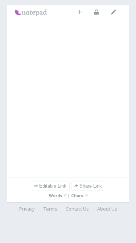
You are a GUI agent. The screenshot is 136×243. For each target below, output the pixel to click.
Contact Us (77, 208)
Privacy (27, 208)
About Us (107, 208)
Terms (50, 208)
